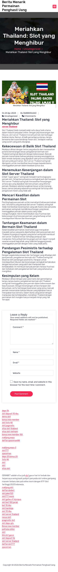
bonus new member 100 (12, 434)
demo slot (6, 417)
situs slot (6, 468)
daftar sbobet (8, 490)
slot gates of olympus (11, 499)
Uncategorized (32, 48)
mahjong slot (7, 487)
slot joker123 (7, 493)
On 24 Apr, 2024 (9, 113)
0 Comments (30, 116)
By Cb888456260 (28, 113)
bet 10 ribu (6, 505)
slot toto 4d (7, 423)
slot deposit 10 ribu (10, 414)
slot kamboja (7, 508)
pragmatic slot (8, 520)
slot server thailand (10, 514)
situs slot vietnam (10, 431)
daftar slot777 (8, 544)
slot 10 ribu (6, 511)
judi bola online (8, 529)
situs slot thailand (10, 428)
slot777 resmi (8, 496)
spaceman (6, 453)
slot (3, 462)
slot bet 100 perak (10, 502)
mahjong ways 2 (9, 447)
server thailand (9, 127)
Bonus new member (10, 526)
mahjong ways (8, 437)
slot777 (5, 450)
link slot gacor (8, 535)
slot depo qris (8, 523)
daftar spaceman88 (11, 440)
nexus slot (6, 517)
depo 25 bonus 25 (10, 456)
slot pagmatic (8, 425)
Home (17, 48)
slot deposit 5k (8, 538)
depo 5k (5, 411)
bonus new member (10, 420)
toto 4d (5, 459)
